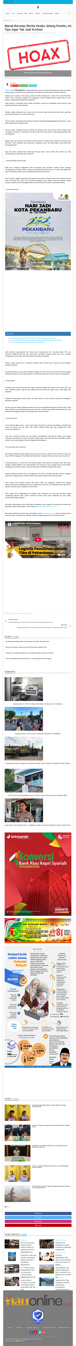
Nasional (19, 13)
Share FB (33, 85)
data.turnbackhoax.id (48, 513)
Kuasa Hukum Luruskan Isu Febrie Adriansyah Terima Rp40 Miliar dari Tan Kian (28, 1285)
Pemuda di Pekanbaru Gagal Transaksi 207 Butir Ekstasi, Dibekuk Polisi (26, 647)
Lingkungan (60, 1265)
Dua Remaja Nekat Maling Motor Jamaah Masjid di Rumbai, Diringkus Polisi (27, 641)
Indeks (57, 13)
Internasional (60, 1277)
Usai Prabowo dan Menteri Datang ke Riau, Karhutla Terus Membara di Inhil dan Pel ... (63, 1272)
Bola (25, 13)
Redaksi (9, 1327)
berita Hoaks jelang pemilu (20, 613)
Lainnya (37, 13)
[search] (69, 13)
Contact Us (19, 1327)
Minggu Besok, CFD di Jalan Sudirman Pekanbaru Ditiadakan (38, 734)
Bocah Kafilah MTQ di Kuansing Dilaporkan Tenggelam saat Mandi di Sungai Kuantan (36, 340)
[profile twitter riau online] (9, 2)
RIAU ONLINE (9, 90)
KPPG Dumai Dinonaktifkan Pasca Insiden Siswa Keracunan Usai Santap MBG (37, 795)
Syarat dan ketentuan (33, 1327)
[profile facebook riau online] (6, 2)
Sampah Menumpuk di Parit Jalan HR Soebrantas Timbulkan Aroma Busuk (33, 338)
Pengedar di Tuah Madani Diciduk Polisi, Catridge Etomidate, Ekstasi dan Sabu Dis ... (30, 653)
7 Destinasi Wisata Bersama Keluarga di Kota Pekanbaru (27, 342)
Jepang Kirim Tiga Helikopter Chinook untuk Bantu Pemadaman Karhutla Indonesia (62, 1285)
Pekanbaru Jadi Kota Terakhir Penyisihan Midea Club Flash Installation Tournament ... (28, 1260)
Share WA (24, 85)
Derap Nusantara (48, 13)
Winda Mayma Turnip (36, 33)
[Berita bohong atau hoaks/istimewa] (38, 55)
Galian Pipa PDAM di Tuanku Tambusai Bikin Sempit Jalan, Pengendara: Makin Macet (42, 627)
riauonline (30, 613)
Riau (12, 13)
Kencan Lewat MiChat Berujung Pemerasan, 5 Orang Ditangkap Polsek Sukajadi (28, 658)
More (8, 1207)
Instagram (38, 1221)
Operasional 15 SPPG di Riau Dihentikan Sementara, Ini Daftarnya (37, 704)
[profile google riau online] (44, 1332)
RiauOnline (27, 1339)
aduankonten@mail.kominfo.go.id (46, 506)
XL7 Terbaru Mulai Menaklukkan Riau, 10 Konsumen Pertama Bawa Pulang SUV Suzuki (28, 1272)
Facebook (39, 1213)
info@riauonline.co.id (64, 1327)
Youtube (38, 1225)
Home (7, 13)
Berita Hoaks (10, 613)
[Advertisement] (38, 319)
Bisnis (31, 13)
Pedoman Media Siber (49, 1327)
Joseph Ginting (51, 33)
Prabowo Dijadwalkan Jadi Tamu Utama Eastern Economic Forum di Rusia (63, 1260)
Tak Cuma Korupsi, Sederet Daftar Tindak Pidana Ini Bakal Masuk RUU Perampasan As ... (28, 1247)
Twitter (38, 1217)
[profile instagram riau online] (12, 2)
